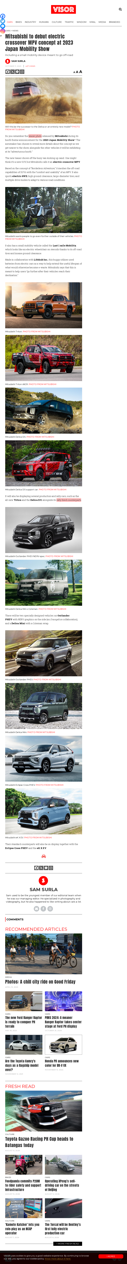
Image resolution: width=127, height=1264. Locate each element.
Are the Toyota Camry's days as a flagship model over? (21, 1065)
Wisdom (81, 22)
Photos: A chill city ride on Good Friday (40, 982)
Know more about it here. (58, 1259)
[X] (12, 72)
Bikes (19, 22)
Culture (57, 22)
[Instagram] (22, 72)
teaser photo (35, 136)
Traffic (69, 22)
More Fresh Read (68, 1243)
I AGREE (111, 1256)
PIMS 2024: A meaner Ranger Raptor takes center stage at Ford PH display (63, 1022)
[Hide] (1, 36)
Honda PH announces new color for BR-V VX (62, 1063)
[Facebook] (7, 72)
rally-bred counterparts (69, 499)
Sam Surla (18, 61)
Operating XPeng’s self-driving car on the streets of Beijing (62, 1185)
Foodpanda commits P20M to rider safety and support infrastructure (23, 1185)
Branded (114, 22)
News (15, 31)
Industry (30, 22)
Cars (10, 22)
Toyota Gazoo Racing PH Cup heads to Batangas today (39, 1142)
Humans (44, 22)
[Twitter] (2, 21)
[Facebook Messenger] (17, 72)
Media (102, 22)
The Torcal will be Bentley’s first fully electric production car (63, 1228)
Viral (92, 22)
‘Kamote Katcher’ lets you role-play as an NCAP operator (22, 1228)
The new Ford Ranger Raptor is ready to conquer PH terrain (23, 1022)
